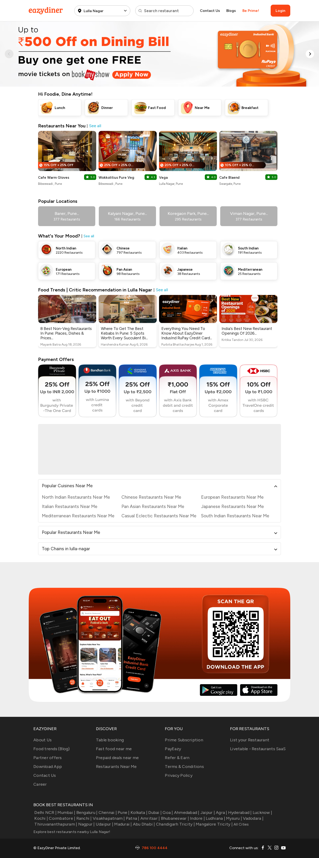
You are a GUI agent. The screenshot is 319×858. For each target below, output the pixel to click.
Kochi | (41, 818)
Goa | (168, 812)
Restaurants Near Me (116, 766)
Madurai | (123, 824)
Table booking (110, 739)
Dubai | (155, 812)
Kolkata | (139, 812)
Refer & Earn (177, 757)
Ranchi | (84, 818)
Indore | (197, 818)
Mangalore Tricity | (214, 824)
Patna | (132, 818)
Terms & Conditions (184, 766)
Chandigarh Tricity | (175, 824)
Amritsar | (150, 818)
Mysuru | (234, 818)
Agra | (221, 812)
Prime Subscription (184, 739)
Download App (47, 766)
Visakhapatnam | (109, 818)
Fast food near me (114, 748)
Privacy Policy (178, 775)
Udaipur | (104, 824)
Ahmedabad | (186, 812)
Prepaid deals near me (117, 757)
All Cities (241, 824)
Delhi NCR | (45, 812)
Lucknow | (262, 812)
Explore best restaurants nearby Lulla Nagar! (71, 832)
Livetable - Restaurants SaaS (258, 748)
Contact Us (210, 10)
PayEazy (173, 748)
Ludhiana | (215, 818)
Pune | (124, 812)
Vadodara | (253, 818)
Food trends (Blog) (51, 748)
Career (40, 784)
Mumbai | (66, 812)
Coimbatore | (62, 818)
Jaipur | (207, 812)
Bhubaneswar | (175, 818)
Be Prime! (250, 10)
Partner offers (47, 757)
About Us (42, 739)
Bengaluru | (86, 812)
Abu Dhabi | (144, 824)
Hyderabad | (240, 812)
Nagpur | (86, 824)
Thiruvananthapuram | (55, 824)
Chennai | (108, 812)
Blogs (231, 10)
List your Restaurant (249, 739)
